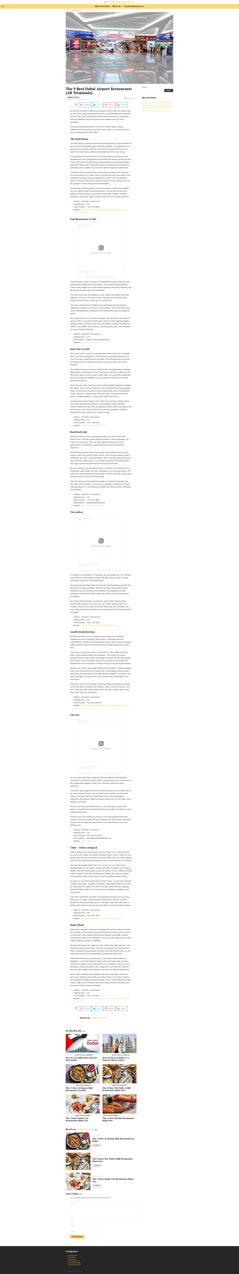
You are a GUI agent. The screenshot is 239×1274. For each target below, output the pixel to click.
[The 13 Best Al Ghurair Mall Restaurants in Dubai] (83, 1073)
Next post (68, 1245)
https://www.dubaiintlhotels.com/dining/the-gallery (100, 625)
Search (144, 87)
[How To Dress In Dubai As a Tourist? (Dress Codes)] (119, 1043)
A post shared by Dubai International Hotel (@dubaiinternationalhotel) (101, 570)
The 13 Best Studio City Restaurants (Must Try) (77, 1119)
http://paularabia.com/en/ (91, 342)
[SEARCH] (2, 6)
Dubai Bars (71, 1257)
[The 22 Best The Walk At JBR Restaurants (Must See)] (119, 1073)
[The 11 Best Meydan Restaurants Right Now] (119, 1104)
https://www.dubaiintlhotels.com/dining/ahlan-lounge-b (102, 918)
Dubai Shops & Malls (74, 1263)
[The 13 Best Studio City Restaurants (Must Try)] (83, 1104)
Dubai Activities (72, 1255)
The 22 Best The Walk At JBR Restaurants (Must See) (117, 1089)
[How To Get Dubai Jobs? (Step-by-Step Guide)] (83, 1043)
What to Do (116, 6)
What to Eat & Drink (102, 6)
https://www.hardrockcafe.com (93, 505)
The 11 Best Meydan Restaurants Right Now (118, 1119)
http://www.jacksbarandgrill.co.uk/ (94, 425)
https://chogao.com (89, 841)
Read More (97, 1145)
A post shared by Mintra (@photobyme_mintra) (101, 277)
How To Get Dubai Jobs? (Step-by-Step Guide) (82, 1058)
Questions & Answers (84, 1055)
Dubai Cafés (72, 1259)
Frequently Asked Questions (134, 6)
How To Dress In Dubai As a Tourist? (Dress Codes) (116, 1058)
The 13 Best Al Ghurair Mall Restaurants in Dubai (79, 1089)
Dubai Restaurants (83, 1085)
